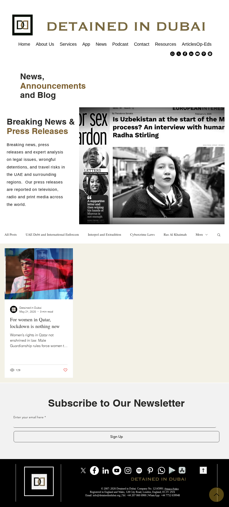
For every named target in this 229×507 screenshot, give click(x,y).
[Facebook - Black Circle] (185, 54)
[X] (178, 54)
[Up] (216, 495)
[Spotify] (210, 54)
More (199, 234)
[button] (219, 235)
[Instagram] (127, 470)
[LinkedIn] (105, 470)
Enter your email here (28, 417)
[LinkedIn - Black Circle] (191, 54)
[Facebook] (94, 470)
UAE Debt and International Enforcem (52, 234)
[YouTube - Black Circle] (197, 54)
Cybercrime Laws (142, 234)
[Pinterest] (203, 54)
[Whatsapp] (172, 54)
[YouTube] (116, 470)
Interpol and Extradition (104, 234)
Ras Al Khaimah (175, 234)
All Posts (10, 234)
